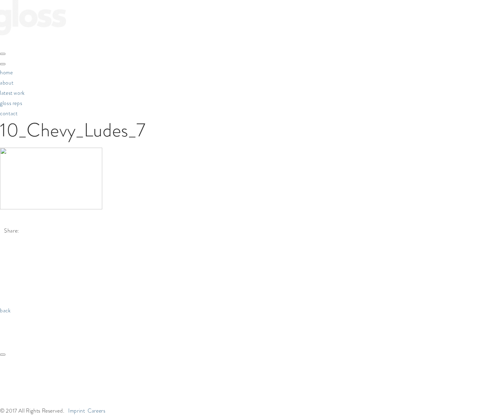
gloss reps (11, 103)
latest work (12, 93)
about (6, 83)
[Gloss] (33, 42)
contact (8, 113)
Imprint (76, 411)
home (6, 72)
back (5, 310)
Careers (96, 411)
